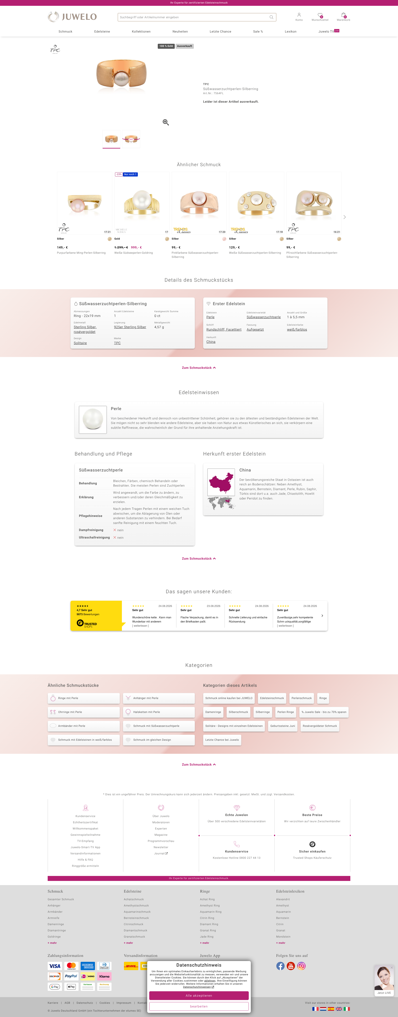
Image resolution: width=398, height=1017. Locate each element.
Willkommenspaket (85, 829)
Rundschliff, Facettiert (223, 329)
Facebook (280, 966)
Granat (280, 931)
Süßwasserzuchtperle (264, 317)
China (211, 341)
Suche (272, 17)
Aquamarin (283, 912)
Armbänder (55, 912)
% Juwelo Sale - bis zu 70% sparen (324, 712)
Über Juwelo (161, 816)
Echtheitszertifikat (85, 823)
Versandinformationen (85, 854)
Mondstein (283, 937)
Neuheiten (180, 31)
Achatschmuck (134, 899)
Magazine (160, 835)
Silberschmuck (238, 712)
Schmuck (65, 31)
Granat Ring (208, 931)
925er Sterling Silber (130, 327)
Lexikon (291, 31)
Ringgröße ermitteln (85, 866)
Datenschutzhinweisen (197, 987)
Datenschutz (85, 1003)
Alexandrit (283, 899)
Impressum (123, 1003)
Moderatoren (161, 823)
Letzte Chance (220, 31)
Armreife (53, 918)
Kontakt (143, 1003)
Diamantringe (57, 931)
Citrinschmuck (133, 924)
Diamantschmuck (135, 931)
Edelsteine (102, 31)
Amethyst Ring (210, 906)
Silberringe (263, 712)
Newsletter (161, 847)
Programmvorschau (161, 841)
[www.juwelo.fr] (315, 1009)
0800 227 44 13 (250, 858)
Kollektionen (141, 31)
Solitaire (80, 343)
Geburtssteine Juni (282, 726)
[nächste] (344, 217)
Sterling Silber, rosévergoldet (85, 329)
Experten (161, 829)
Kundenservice (85, 816)
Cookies (105, 1003)
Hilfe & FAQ (85, 860)
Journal (159, 854)
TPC (117, 343)
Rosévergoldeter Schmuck (320, 726)
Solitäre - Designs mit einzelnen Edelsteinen (234, 726)
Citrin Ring (207, 918)
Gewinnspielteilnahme (85, 835)
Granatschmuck (134, 937)
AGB (67, 1003)
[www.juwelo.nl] (323, 1009)
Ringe (323, 698)
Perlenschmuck (302, 698)
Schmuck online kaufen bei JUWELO (228, 698)
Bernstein (282, 918)
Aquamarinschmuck (137, 912)
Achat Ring (207, 899)
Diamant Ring (209, 924)
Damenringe (213, 712)
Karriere (53, 1003)
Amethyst (282, 906)
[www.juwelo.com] (339, 1009)
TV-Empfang (85, 841)
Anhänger (54, 906)
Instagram (301, 966)
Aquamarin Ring (211, 912)
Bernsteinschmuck (136, 918)
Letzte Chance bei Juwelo (222, 740)
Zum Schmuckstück (197, 368)
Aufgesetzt (255, 329)
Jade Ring (207, 937)
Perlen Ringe (286, 712)
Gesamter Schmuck (61, 899)
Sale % (258, 31)
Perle (210, 317)
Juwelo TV (329, 31)
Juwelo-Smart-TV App (85, 847)
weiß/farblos (297, 329)
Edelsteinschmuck (272, 698)
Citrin (280, 924)
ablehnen (210, 981)
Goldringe (54, 937)
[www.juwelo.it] (347, 1009)
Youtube (291, 966)
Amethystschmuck (136, 906)
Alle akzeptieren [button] (199, 996)
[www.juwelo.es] (331, 1009)
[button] (299, 17)
